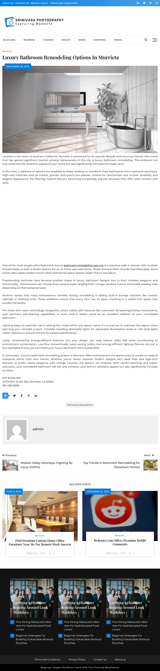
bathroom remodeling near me (84, 265)
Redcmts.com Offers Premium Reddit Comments (120, 542)
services (7, 51)
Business (29, 39)
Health (66, 39)
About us (7, 3)
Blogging (9, 39)
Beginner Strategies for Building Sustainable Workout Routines (34, 639)
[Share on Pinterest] (28, 396)
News (81, 39)
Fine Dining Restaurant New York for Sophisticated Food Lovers (33, 626)
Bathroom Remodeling (80, 404)
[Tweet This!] (14, 396)
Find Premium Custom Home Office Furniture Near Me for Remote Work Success (40, 542)
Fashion (48, 39)
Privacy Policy (39, 3)
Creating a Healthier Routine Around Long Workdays (30, 607)
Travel (118, 39)
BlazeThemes (112, 667)
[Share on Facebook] (21, 396)
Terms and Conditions (64, 3)
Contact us (22, 3)
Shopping (100, 39)
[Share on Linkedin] (36, 396)
